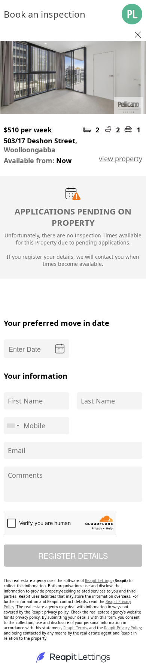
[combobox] (12, 425)
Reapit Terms (75, 627)
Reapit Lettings (98, 580)
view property (120, 158)
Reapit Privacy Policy (122, 627)
